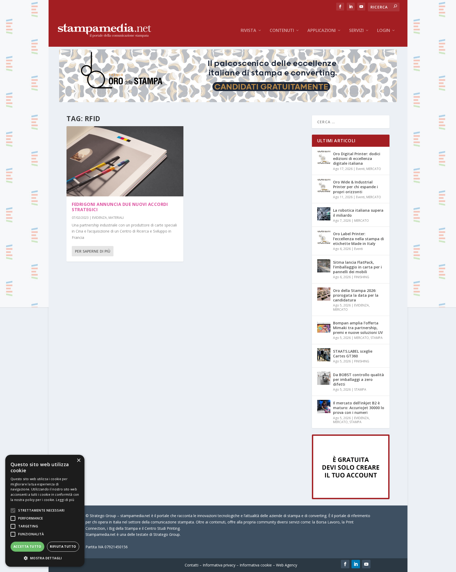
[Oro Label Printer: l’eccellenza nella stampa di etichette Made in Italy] (323, 237)
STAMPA (376, 337)
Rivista (248, 30)
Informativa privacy (219, 565)
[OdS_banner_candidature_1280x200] (228, 100)
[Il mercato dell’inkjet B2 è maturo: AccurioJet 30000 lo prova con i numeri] (323, 406)
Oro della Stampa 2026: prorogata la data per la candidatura (355, 295)
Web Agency (286, 565)
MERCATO (373, 169)
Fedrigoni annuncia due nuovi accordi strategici (120, 207)
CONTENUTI (282, 30)
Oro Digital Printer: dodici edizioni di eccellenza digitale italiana (356, 158)
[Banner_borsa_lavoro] (351, 497)
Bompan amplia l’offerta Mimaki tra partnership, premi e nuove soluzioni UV (358, 327)
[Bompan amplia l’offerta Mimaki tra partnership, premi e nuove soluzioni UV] (323, 326)
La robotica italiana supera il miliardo (358, 213)
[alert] (44, 511)
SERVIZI (356, 30)
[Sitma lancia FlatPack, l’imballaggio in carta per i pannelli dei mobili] (323, 265)
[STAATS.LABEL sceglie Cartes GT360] (323, 354)
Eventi (360, 169)
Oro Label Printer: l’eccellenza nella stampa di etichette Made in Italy (358, 238)
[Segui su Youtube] (366, 564)
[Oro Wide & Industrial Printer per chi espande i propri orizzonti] (323, 185)
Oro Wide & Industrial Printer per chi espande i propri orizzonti (355, 186)
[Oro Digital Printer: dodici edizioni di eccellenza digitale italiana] (323, 157)
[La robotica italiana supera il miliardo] (323, 213)
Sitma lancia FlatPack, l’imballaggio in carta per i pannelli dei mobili (357, 267)
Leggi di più (65, 500)
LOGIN (383, 30)
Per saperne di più (92, 251)
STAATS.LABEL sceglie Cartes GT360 (352, 353)
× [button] (78, 460)
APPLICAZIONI (321, 30)
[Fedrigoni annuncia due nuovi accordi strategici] (124, 161)
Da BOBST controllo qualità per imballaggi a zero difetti (358, 379)
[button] (45, 558)
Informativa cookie (256, 565)
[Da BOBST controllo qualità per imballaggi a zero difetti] (323, 378)
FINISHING (361, 277)
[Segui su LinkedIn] (356, 564)
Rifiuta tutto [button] (63, 546)
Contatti (191, 565)
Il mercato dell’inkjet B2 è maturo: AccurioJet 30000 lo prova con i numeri (358, 407)
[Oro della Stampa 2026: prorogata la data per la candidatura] (323, 294)
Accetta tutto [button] (27, 546)
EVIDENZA (99, 217)
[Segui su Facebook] (345, 564)
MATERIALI (116, 217)
